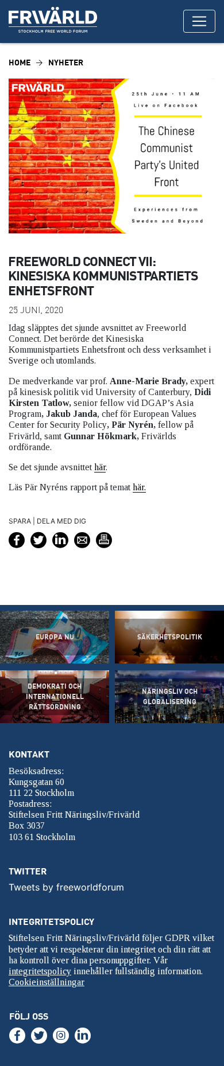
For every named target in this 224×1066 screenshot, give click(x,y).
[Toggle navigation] (199, 21)
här (100, 467)
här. (139, 487)
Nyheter (65, 62)
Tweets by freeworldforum (66, 887)
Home (19, 62)
